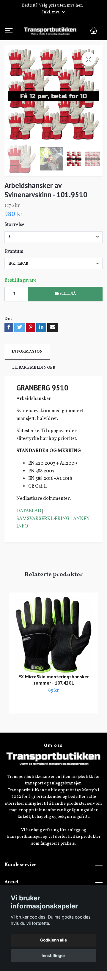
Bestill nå (65, 316)
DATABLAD (28, 534)
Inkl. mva (51, 12)
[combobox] (53, 260)
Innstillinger (53, 955)
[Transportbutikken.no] (53, 42)
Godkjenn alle (53, 940)
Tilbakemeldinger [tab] (34, 390)
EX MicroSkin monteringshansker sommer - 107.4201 (53, 703)
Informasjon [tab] (27, 374)
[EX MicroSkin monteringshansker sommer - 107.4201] (53, 658)
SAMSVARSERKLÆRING (43, 541)
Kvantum (13, 274)
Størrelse (14, 247)
